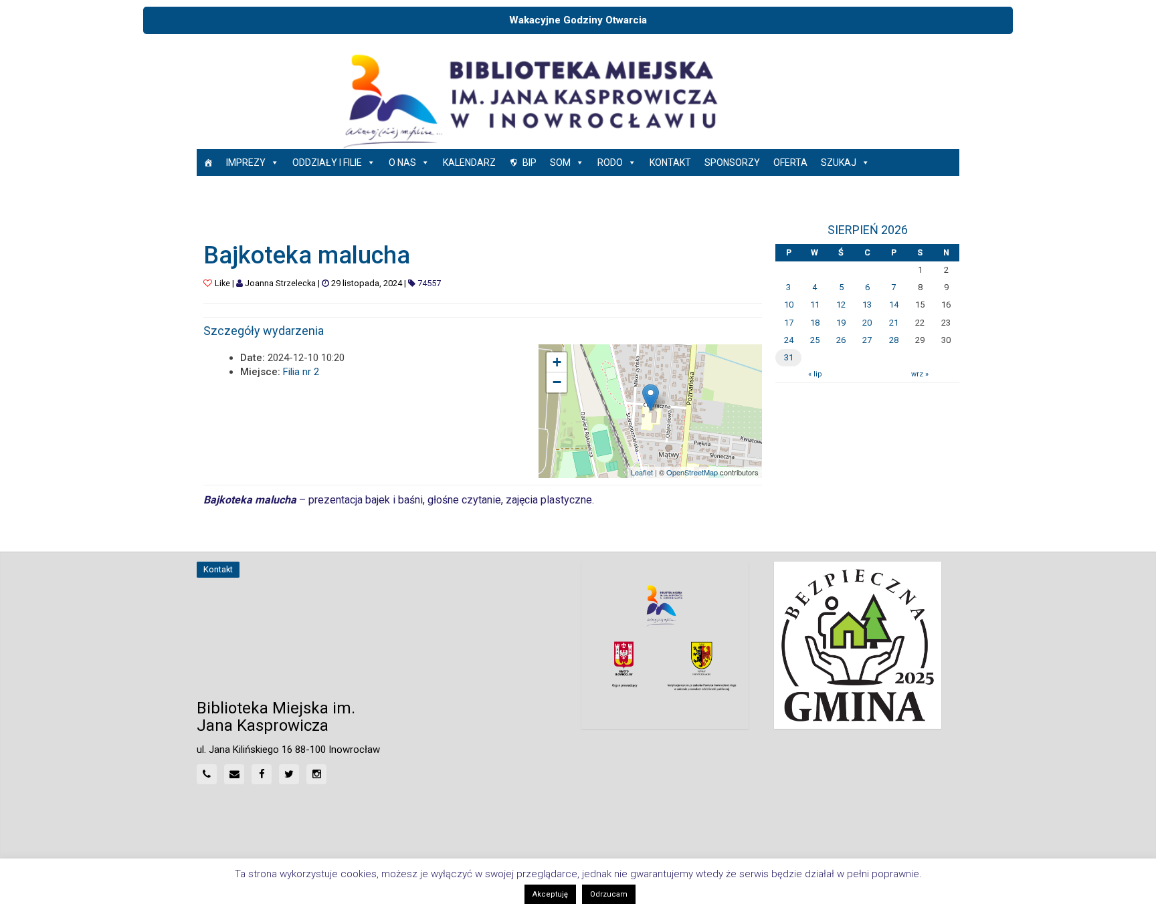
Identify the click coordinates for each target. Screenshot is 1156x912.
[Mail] (234, 774)
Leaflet (642, 472)
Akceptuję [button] (550, 894)
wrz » (920, 374)
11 (815, 305)
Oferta (790, 162)
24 (788, 340)
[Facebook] (262, 774)
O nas (402, 162)
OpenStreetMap (692, 472)
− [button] (557, 382)
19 (841, 323)
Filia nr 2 (301, 372)
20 (867, 323)
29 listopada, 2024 (366, 283)
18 (815, 323)
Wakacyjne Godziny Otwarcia (578, 20)
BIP (529, 162)
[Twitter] (289, 774)
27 (867, 340)
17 (788, 323)
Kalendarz (469, 162)
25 (815, 340)
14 (893, 305)
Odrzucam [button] (609, 894)
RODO (610, 162)
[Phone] (207, 774)
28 (893, 340)
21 (893, 323)
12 (841, 305)
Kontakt (670, 162)
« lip (815, 374)
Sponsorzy (732, 162)
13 (867, 305)
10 (788, 305)
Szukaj (838, 162)
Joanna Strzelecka (280, 283)
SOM (560, 162)
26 (841, 340)
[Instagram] (316, 774)
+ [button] (557, 362)
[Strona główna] (208, 162)
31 (788, 357)
